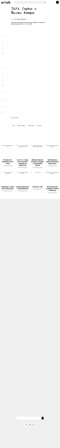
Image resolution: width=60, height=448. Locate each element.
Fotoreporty (23, 19)
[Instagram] (30, 424)
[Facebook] (26, 424)
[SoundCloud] (33, 424)
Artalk (18, 19)
